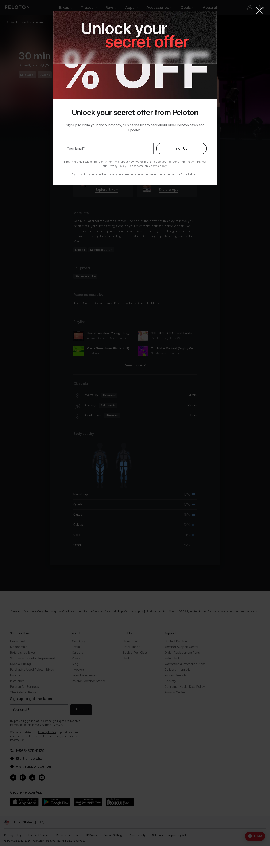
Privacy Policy (117, 166)
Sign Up (181, 148)
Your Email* (76, 148)
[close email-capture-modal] (259, 11)
